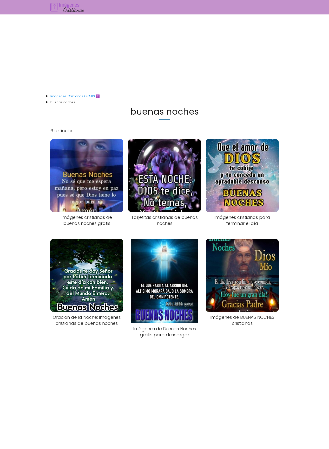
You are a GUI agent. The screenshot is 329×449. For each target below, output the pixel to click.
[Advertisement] (164, 54)
